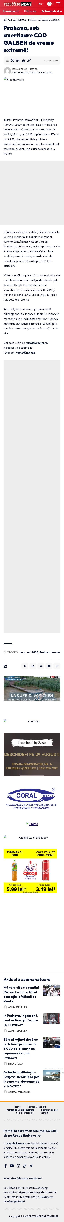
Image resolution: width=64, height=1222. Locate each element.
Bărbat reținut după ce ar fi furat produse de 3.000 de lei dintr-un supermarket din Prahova (21, 1048)
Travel (51, 1077)
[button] (34, 4)
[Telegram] (30, 1166)
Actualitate (54, 1044)
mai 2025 (32, 652)
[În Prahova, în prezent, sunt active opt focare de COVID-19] (51, 1018)
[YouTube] (12, 1166)
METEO (34, 69)
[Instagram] (18, 1166)
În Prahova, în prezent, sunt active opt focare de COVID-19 (21, 1020)
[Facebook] (6, 1166)
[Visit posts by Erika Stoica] (7, 71)
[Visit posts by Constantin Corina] (5, 1092)
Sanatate (51, 1020)
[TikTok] (24, 1166)
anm (22, 652)
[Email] (48, 666)
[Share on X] (12, 60)
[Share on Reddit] (23, 60)
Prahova (44, 652)
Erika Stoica (19, 69)
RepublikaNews (25, 352)
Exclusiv (51, 984)
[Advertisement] (32, 193)
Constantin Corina (19, 1092)
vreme (56, 652)
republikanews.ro (36, 343)
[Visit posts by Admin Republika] (5, 1007)
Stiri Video (50, 991)
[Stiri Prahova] (17, 3)
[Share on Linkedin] (17, 60)
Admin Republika (17, 1007)
